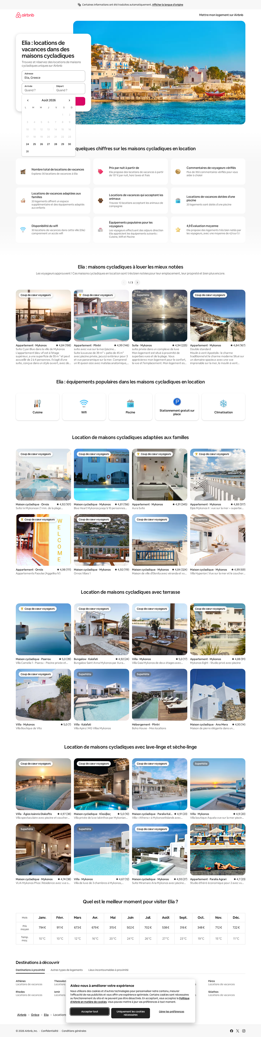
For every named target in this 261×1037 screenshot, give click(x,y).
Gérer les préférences (171, 1011)
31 (27, 151)
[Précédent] (124, 282)
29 (62, 144)
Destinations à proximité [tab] (30, 970)
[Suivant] (137, 282)
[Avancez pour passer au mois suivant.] (69, 100)
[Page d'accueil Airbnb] (25, 15)
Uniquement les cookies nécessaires (130, 1013)
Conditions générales (74, 1031)
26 (41, 144)
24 (27, 144)
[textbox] (38, 90)
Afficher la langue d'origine (167, 4)
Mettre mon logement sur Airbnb (221, 15)
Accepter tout (89, 1011)
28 (55, 144)
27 (48, 144)
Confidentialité (49, 1031)
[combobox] (53, 77)
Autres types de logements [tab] (67, 970)
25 (34, 144)
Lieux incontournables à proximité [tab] (108, 970)
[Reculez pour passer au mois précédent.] (28, 100)
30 (69, 144)
